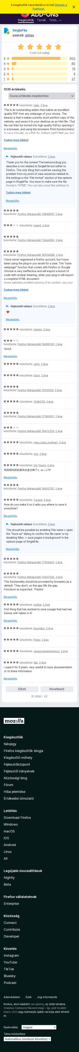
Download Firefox (17, 818)
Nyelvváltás (11, 1027)
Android (10, 845)
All (6, 858)
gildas (29, 35)
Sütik (29, 997)
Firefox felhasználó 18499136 (36, 344)
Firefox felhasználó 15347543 (36, 577)
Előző (22, 689)
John (37, 364)
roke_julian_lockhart (46, 442)
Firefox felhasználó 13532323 (35, 390)
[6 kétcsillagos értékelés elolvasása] (39, 73)
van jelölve (37, 1004)
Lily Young (40, 465)
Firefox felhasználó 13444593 (36, 240)
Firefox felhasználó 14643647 (36, 214)
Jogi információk (47, 997)
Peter (37, 639)
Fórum (8, 785)
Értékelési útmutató (19, 798)
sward (37, 225)
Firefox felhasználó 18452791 (36, 488)
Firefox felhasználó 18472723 (36, 431)
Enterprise (11, 903)
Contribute (12, 929)
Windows (11, 824)
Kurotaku (39, 628)
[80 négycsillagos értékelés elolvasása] (39, 63)
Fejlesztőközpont (17, 764)
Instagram (11, 955)
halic (36, 105)
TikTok (9, 969)
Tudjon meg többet (16, 140)
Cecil (37, 375)
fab (36, 662)
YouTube (10, 962)
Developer (11, 936)
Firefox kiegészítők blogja (23, 751)
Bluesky (10, 976)
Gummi (38, 329)
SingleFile (19, 30)
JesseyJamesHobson (46, 651)
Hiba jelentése (14, 792)
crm (36, 453)
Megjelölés (10, 148)
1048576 (39, 401)
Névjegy (10, 744)
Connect (10, 923)
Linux (8, 852)
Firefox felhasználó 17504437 (36, 562)
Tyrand (38, 499)
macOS (9, 831)
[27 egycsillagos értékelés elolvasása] (39, 78)
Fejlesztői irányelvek (19, 771)
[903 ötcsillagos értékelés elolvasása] (39, 58)
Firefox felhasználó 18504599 (36, 254)
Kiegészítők (26, 20)
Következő (56, 689)
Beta (7, 884)
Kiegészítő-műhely (18, 758)
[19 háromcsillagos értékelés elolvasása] (39, 68)
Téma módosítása (14, 1033)
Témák (41, 20)
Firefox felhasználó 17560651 (36, 416)
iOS (6, 838)
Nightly (9, 878)
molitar (38, 604)
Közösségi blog (15, 778)
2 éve (44, 105)
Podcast (10, 983)
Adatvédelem (12, 997)
